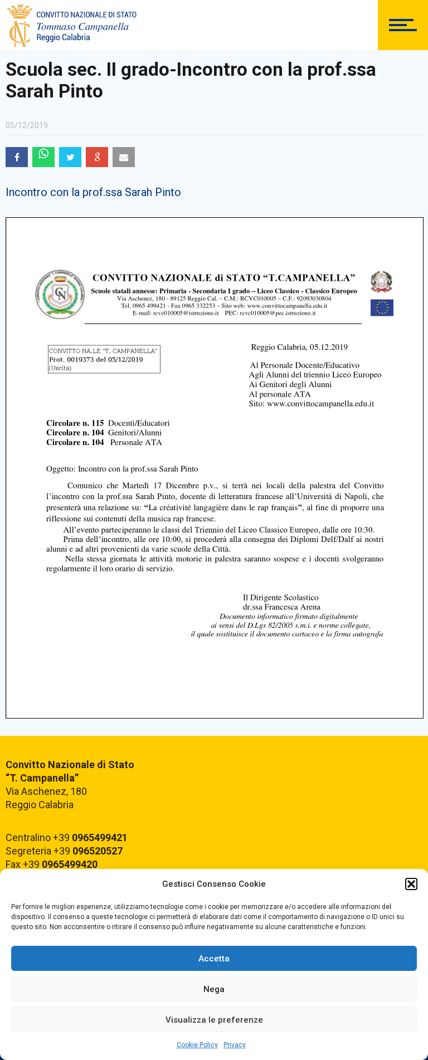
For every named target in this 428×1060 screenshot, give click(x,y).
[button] (411, 884)
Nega (214, 989)
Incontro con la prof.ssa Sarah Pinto (93, 192)
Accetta (214, 959)
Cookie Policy (197, 1045)
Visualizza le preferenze (214, 1020)
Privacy (234, 1045)
